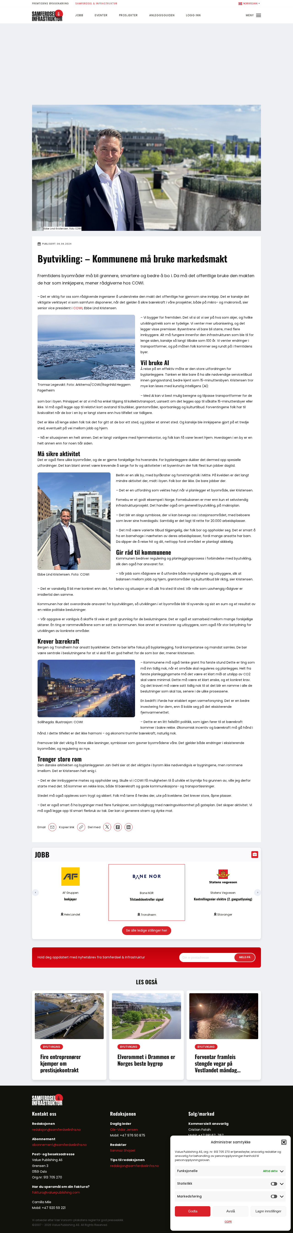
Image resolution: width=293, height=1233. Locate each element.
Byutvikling (51, 1047)
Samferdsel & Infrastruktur (96, 3)
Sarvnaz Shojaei (122, 1150)
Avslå (230, 1211)
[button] (284, 1142)
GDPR (228, 1222)
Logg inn (193, 15)
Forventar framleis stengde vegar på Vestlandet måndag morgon (216, 1066)
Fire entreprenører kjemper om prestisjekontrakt (60, 1063)
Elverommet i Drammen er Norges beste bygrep (146, 1059)
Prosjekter (128, 15)
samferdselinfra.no (72, 1144)
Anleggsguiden (162, 15)
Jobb (79, 15)
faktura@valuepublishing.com (56, 1192)
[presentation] (35, 892)
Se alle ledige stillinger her (146, 930)
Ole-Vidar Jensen (124, 1129)
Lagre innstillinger (268, 1211)
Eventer (101, 15)
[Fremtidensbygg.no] (47, 20)
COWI (77, 308)
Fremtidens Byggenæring (50, 3)
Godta (192, 1211)
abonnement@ (44, 1144)
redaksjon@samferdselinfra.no (56, 1129)
